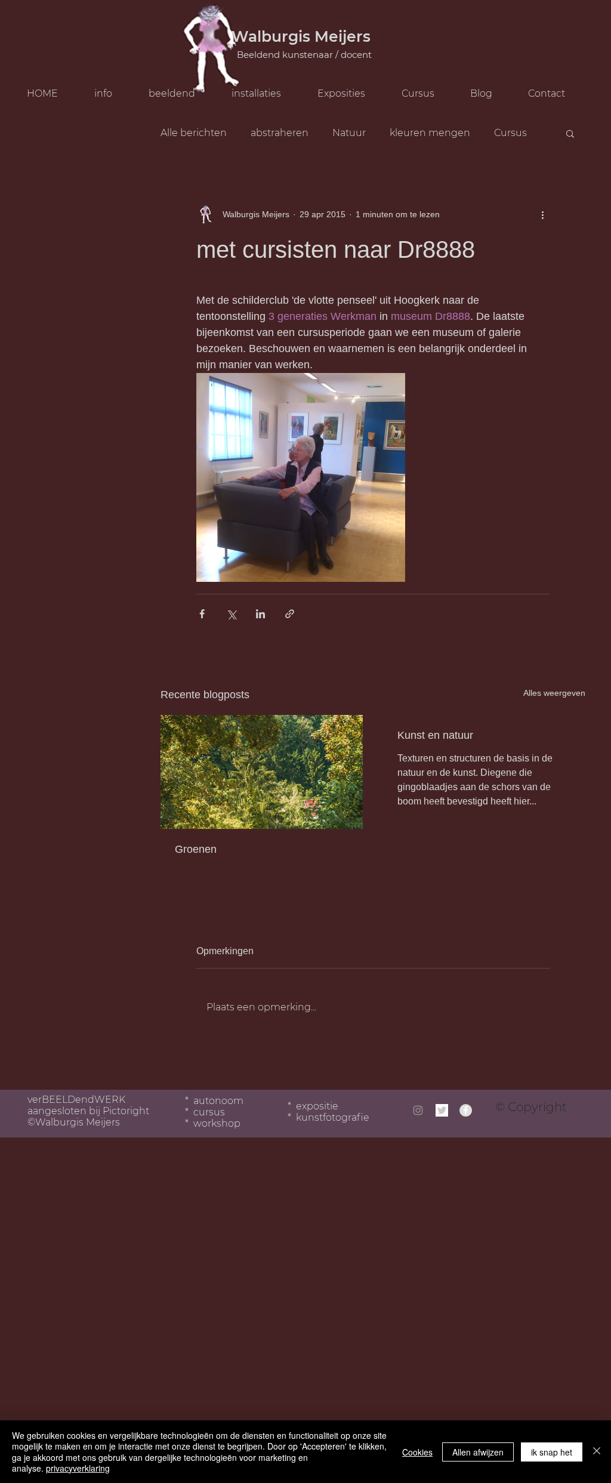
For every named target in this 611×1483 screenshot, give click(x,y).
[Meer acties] (542, 214)
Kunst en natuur (435, 735)
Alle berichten (194, 132)
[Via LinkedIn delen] (260, 613)
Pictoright (126, 1111)
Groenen (196, 849)
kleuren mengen (430, 132)
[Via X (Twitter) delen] (231, 613)
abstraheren (279, 132)
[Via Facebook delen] (202, 613)
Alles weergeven (554, 693)
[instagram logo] (418, 1110)
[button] (426, 93)
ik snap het (551, 1452)
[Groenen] (262, 772)
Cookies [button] (417, 1452)
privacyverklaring (78, 1468)
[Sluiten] (597, 1451)
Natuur (349, 132)
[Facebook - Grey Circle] (465, 1110)
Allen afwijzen (478, 1452)
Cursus (510, 132)
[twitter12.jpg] (442, 1110)
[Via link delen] (289, 613)
